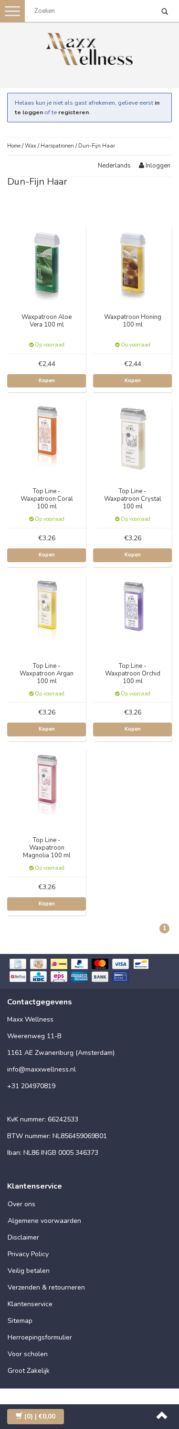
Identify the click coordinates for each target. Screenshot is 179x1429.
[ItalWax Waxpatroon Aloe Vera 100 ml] (47, 263)
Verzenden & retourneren (46, 1287)
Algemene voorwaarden (44, 1220)
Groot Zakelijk (29, 1370)
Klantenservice (30, 1304)
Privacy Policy (28, 1254)
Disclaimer (23, 1237)
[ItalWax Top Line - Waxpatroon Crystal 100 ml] (132, 438)
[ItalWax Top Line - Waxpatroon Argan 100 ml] (47, 612)
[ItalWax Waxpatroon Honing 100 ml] (132, 263)
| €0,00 (39, 1416)
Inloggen (157, 165)
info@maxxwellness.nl (41, 1069)
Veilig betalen (29, 1270)
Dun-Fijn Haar (96, 145)
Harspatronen (57, 145)
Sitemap (20, 1320)
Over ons (21, 1204)
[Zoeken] (165, 12)
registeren (73, 112)
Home (14, 145)
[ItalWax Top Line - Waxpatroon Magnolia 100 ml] (47, 787)
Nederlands (114, 165)
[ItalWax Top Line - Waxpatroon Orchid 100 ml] (132, 612)
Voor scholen (28, 1354)
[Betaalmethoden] (89, 971)
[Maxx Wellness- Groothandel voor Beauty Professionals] (89, 47)
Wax (30, 145)
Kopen (47, 380)
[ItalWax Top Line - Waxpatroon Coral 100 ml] (47, 438)
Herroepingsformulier (40, 1337)
